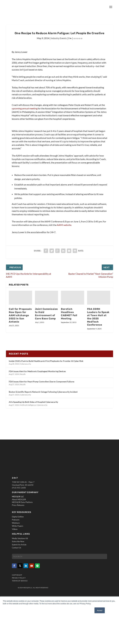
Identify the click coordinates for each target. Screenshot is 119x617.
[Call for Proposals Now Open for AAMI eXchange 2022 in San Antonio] (20, 298)
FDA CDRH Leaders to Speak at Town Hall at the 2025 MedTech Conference (98, 316)
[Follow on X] (20, 565)
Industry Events (59, 38)
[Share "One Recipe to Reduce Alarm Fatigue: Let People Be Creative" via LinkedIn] (63, 251)
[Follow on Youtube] (31, 565)
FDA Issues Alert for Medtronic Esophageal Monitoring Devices (37, 371)
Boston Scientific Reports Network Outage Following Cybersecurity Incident (43, 392)
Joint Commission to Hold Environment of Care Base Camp (46, 313)
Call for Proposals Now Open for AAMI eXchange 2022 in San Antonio (20, 315)
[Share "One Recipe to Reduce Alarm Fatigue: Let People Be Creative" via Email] (69, 251)
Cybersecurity (25, 364)
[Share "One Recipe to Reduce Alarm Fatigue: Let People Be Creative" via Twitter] (52, 251)
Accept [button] (99, 610)
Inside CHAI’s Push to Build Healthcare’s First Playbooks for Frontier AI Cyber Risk (46, 361)
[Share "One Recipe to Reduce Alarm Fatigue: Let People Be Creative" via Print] (75, 251)
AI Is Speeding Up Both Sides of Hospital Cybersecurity (33, 402)
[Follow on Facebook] (14, 565)
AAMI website (64, 225)
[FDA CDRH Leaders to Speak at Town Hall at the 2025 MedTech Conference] (98, 298)
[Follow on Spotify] (37, 565)
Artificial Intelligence (28, 405)
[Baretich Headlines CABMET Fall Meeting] (72, 298)
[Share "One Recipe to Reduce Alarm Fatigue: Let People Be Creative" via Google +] (57, 251)
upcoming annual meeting (24, 108)
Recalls (23, 374)
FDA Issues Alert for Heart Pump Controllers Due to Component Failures (41, 381)
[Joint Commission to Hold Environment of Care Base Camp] (46, 298)
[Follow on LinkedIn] (26, 565)
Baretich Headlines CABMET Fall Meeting (69, 313)
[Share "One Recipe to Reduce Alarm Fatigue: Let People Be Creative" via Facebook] (46, 251)
